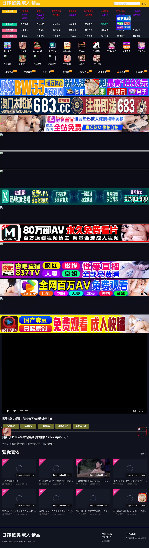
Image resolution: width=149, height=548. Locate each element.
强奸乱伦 (56, 30)
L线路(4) (46, 426)
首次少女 (105, 36)
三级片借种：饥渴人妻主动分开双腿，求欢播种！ (98, 481)
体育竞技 (9, 72)
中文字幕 (72, 24)
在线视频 (9, 36)
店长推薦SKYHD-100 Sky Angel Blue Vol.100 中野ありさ (64, 481)
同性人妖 (88, 30)
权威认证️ (46, 72)
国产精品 (24, 24)
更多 (142, 453)
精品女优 (72, 30)
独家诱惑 (88, 36)
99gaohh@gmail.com (136, 538)
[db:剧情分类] (18, 443)
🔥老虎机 (121, 72)
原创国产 (88, 24)
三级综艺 (121, 30)
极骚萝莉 (56, 36)
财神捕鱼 (140, 72)
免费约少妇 (63, 426)
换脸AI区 (104, 30)
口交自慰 (40, 30)
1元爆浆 (65, 72)
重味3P (25, 36)
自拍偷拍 (56, 24)
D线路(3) (28, 426)
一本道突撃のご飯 (10, 481)
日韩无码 (105, 24)
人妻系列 (40, 36)
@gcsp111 (106, 541)
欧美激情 (121, 24)
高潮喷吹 (121, 36)
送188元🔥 (84, 72)
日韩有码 (40, 24)
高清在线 (9, 24)
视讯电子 (102, 72)
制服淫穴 (24, 30)
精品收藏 (9, 30)
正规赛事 (28, 72)
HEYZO (73, 36)
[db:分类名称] (34, 443)
